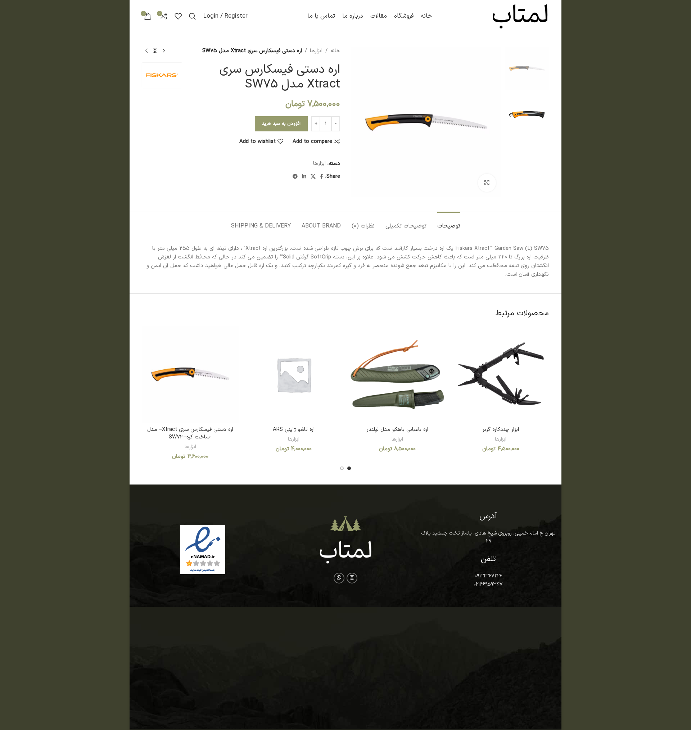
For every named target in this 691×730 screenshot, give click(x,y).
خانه (335, 51)
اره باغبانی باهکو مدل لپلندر (397, 429)
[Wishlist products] (178, 16)
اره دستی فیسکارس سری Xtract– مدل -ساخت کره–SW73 (190, 433)
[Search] (192, 16)
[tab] (448, 223)
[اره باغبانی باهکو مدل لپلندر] (397, 374)
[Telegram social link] (295, 177)
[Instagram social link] (352, 578)
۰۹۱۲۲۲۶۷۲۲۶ (488, 576)
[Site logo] (520, 16)
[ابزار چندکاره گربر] (501, 374)
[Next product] (146, 51)
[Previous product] (163, 51)
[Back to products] (155, 51)
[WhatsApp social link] (339, 578)
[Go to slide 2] (342, 468)
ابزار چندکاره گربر (500, 429)
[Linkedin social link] (304, 177)
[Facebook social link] (321, 177)
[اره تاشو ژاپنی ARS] (294, 374)
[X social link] (313, 177)
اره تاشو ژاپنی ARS (294, 429)
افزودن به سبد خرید (281, 123)
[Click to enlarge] (487, 183)
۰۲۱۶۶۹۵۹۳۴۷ (488, 584)
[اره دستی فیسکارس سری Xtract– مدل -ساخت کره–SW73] (190, 374)
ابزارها (316, 51)
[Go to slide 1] (349, 468)
